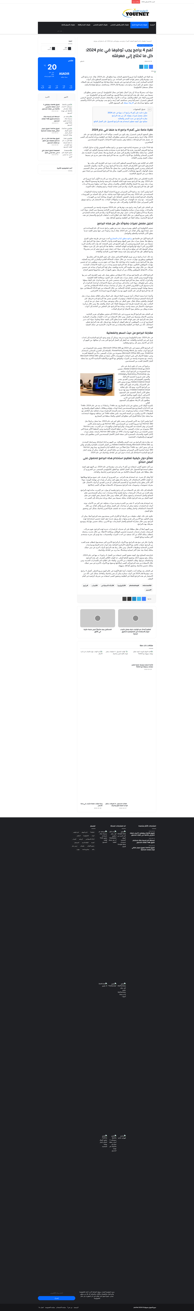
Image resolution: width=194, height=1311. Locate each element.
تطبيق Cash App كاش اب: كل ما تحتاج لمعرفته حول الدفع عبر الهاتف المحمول (51, 140)
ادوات (93, 835)
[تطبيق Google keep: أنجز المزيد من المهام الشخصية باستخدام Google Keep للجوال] (121, 906)
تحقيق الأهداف (90, 846)
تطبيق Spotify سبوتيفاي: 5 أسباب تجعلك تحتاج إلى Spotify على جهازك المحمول (51, 106)
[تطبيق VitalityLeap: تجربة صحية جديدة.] (112, 985)
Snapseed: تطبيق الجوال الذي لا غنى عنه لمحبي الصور (51, 151)
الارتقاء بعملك (128, 103)
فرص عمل (74, 846)
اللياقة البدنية (85, 842)
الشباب (94, 585)
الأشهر (66, 97)
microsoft (146, 585)
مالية (93, 849)
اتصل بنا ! (41, 1307)
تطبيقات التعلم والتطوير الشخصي (119, 25)
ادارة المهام (84, 832)
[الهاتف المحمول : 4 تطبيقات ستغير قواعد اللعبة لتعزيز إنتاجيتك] (116, 726)
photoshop (133, 585)
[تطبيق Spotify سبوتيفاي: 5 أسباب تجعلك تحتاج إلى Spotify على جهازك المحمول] (66, 108)
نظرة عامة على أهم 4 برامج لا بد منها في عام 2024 (127, 113)
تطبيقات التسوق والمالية (68, 25)
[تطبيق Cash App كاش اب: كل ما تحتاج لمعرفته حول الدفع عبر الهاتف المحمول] (66, 142)
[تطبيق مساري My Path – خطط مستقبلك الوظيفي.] (121, 1137)
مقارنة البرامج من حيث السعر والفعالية (132, 118)
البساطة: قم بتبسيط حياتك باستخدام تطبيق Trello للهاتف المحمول (51, 118)
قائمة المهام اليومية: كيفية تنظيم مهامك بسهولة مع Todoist (142, 666)
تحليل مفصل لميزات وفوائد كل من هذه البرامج (129, 115)
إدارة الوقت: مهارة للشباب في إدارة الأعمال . (91, 804)
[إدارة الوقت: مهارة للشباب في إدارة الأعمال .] (91, 726)
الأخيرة (47, 97)
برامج (85, 585)
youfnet (136, 1307)
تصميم (148, 590)
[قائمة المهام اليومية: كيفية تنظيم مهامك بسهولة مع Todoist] (142, 657)
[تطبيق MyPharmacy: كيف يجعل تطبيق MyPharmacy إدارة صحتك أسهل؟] (121, 1058)
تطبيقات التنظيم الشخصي (100, 25)
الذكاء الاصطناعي (107, 585)
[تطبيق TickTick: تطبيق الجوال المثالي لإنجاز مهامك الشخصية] (66, 131)
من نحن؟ (69, 1307)
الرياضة (81, 839)
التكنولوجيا (121, 585)
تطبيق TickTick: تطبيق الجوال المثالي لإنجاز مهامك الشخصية (50, 129)
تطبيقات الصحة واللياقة (84, 25)
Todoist (92, 832)
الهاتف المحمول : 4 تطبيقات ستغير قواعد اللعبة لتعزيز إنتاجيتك (116, 804)
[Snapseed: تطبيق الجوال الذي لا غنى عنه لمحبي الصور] (66, 153)
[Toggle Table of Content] (148, 109)
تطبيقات (82, 846)
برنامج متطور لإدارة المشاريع (121, 238)
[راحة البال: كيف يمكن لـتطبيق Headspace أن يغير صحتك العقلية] (112, 906)
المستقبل (76, 842)
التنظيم (79, 835)
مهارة (78, 849)
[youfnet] (137, 13)
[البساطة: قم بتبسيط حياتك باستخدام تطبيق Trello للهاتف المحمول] (66, 120)
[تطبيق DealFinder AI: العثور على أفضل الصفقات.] (103, 985)
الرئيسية (152, 25)
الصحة (92, 842)
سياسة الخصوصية (50, 1307)
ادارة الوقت (76, 832)
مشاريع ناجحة (85, 849)
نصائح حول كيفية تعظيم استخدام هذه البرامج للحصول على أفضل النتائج (120, 121)
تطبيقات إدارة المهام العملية (139, 25)
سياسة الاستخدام (61, 1307)
